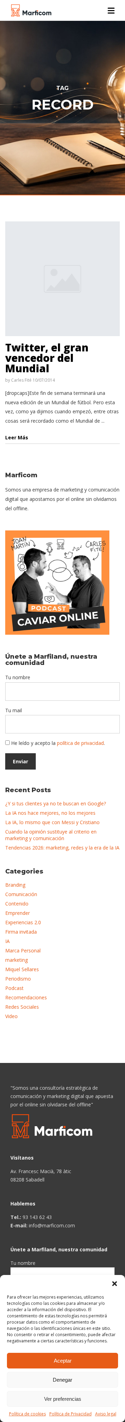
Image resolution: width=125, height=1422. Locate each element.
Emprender (17, 913)
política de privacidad (80, 743)
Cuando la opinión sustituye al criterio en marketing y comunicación (51, 835)
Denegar (62, 1380)
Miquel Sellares (22, 969)
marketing (16, 960)
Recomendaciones (26, 997)
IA (7, 941)
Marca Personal (23, 950)
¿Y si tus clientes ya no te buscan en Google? (55, 803)
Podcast (14, 988)
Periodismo (18, 978)
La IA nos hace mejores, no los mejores (50, 813)
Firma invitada (21, 931)
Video (11, 1016)
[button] (114, 1283)
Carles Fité (21, 380)
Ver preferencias (62, 1399)
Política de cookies (27, 1414)
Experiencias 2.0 (23, 922)
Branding (15, 884)
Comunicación (21, 894)
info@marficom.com (52, 1225)
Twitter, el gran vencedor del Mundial (47, 357)
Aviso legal (105, 1414)
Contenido (16, 903)
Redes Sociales (22, 1006)
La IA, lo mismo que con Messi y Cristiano (52, 822)
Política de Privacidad (70, 1414)
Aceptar (63, 1361)
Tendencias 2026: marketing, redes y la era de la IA (62, 847)
